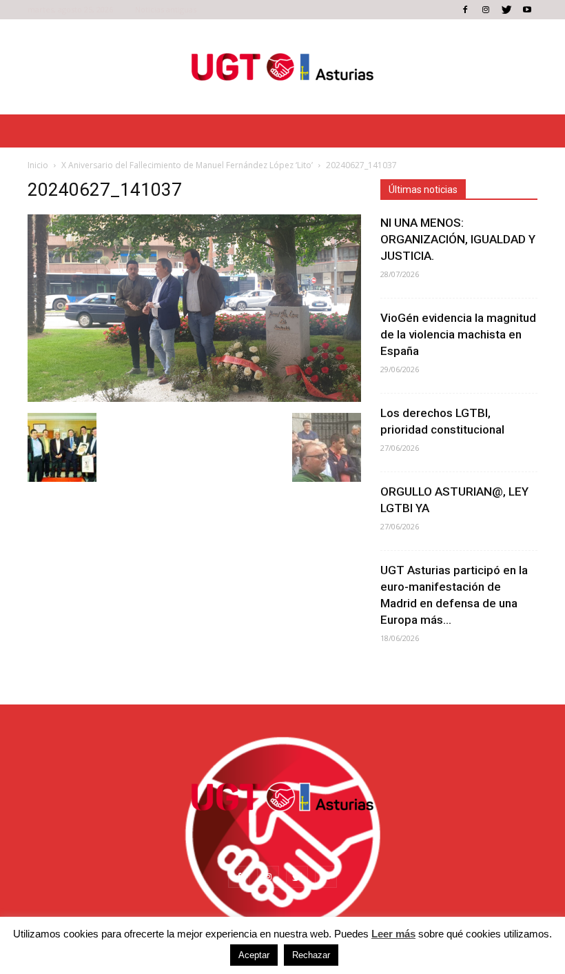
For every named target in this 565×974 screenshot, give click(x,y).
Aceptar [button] (253, 955)
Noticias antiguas (165, 9)
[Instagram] (485, 9)
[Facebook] (465, 9)
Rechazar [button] (311, 955)
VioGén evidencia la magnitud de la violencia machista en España (458, 334)
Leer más (393, 934)
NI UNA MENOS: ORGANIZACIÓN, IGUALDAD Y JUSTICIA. (457, 239)
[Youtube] (527, 9)
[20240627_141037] (194, 398)
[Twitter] (506, 9)
